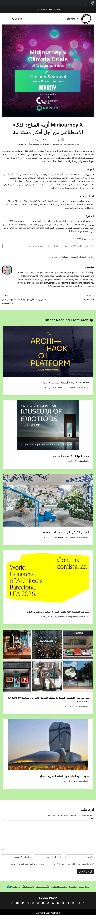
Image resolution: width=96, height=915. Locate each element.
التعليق (90, 818)
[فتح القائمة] (7, 18)
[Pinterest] (58, 903)
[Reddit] (28, 903)
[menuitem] (93, 3)
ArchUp (80, 239)
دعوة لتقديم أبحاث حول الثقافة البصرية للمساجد (63, 776)
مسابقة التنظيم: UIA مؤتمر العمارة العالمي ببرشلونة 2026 (58, 611)
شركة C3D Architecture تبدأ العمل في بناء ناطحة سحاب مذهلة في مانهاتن (61, 246)
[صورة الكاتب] (62, 139)
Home (77, 144)
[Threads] (33, 903)
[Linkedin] (73, 903)
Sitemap (52, 9)
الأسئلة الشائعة (42, 886)
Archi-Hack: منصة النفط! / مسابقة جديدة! (66, 382)
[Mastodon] (53, 903)
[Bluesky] (12, 903)
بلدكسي (51, 139)
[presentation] (48, 351)
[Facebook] (43, 903)
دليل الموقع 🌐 (13, 886)
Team (80, 706)
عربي (37, 9)
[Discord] (63, 903)
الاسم (89, 857)
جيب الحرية (89, 297)
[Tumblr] (68, 903)
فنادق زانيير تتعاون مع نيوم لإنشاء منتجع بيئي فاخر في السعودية (24, 299)
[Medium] (38, 903)
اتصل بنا (72, 886)
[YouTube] (17, 903)
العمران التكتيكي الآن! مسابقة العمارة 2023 (66, 532)
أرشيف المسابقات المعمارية (82, 257)
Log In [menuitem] (86, 3)
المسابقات (69, 144)
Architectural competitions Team (70, 387)
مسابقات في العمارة (60, 257)
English (44, 9)
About (59, 9)
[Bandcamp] (22, 903)
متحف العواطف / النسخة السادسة (71, 456)
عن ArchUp (84, 886)
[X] (84, 903)
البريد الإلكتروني (53, 857)
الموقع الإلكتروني (22, 857)
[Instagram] (78, 903)
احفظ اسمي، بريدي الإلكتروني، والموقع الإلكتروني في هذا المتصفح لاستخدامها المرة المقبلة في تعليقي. (50, 864)
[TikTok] (48, 903)
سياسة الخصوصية (59, 886)
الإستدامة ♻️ (28, 886)
